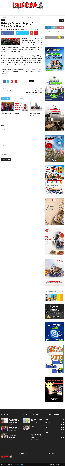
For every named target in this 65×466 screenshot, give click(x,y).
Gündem (11, 13)
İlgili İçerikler (5, 98)
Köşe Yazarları (48, 430)
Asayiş (28, 13)
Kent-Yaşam (48, 422)
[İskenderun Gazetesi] (32, 6)
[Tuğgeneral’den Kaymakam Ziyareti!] (7, 106)
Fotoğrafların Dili (49, 440)
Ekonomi (22, 13)
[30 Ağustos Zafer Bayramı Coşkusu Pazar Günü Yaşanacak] (4, 420)
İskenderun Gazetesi (12, 29)
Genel (32, 13)
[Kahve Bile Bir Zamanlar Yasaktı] (21, 106)
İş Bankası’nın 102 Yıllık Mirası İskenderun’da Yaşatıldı (35, 113)
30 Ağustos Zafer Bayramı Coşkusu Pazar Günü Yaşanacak (14, 421)
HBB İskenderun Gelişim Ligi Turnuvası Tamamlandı (14, 436)
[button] (62, 13)
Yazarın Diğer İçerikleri (17, 98)
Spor (53, 13)
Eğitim (37, 13)
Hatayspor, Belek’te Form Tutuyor (10, 91)
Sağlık (42, 13)
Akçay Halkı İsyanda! (36, 426)
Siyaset (17, 13)
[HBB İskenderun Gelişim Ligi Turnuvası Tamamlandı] (4, 435)
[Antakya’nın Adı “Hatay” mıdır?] (26, 420)
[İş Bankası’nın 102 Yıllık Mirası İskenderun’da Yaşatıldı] (36, 106)
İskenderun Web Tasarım (17, 464)
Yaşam (47, 13)
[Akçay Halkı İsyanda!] (26, 427)
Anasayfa (4, 13)
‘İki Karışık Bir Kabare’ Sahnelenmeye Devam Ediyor (34, 91)
